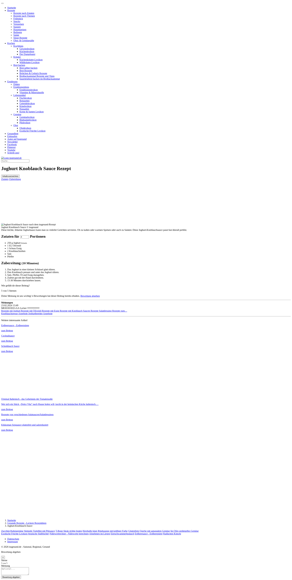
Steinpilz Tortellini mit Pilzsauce (39, 531)
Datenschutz (13, 539)
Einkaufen (12, 136)
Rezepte (11, 10)
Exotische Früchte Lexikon (32, 131)
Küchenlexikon (26, 51)
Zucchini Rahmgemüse (12, 531)
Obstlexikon (25, 128)
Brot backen (19, 65)
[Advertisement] (92, 202)
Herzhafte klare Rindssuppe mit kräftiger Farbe (105, 531)
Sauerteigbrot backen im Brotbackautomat (39, 79)
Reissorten (24, 100)
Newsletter (12, 141)
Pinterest (11, 147)
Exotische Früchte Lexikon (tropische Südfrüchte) (25, 533)
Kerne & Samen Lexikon (31, 111)
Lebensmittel (19, 95)
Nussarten (24, 109)
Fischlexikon (25, 98)
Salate (16, 35)
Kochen (11, 43)
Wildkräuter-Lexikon (29, 62)
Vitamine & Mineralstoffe (31, 92)
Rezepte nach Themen (24, 16)
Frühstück (18, 18)
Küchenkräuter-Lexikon (31, 59)
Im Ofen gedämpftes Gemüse (184, 531)
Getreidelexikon (27, 103)
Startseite (11, 7)
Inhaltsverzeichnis (10, 176)
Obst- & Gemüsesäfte (23, 40)
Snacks (16, 21)
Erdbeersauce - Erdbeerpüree (149, 533)
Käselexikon (25, 106)
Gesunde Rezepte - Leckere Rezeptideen (26, 523)
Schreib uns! (13, 152)
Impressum (12, 541)
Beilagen (17, 32)
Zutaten (5, 179)
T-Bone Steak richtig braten (69, 531)
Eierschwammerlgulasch (122, 533)
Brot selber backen (28, 68)
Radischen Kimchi (172, 533)
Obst (15, 125)
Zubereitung (15, 179)
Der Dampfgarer (27, 54)
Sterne (4, 560)
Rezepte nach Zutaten (23, 13)
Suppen (17, 27)
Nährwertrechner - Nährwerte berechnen (69, 533)
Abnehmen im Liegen (99, 533)
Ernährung (12, 81)
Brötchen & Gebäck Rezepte (33, 73)
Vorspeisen (18, 24)
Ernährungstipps (21, 87)
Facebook (12, 144)
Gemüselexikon (27, 117)
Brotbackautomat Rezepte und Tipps (36, 76)
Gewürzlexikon (26, 48)
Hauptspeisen (19, 29)
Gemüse (17, 114)
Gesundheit (12, 133)
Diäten (16, 84)
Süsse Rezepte (20, 37)
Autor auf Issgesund (17, 139)
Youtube (11, 150)
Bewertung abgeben (90, 296)
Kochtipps (18, 46)
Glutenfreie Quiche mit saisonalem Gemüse (149, 531)
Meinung (5, 565)
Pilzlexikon (24, 122)
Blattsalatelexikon (27, 120)
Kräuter (17, 57)
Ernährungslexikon (28, 89)
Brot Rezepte (25, 70)
